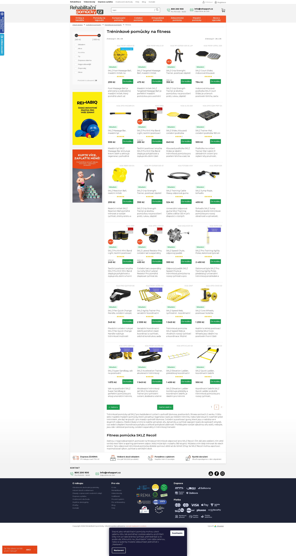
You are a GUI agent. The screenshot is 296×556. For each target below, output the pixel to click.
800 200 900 (82, 472)
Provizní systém (117, 499)
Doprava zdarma (84, 60)
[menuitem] (80, 19)
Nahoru (114, 407)
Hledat (157, 10)
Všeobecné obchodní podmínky (85, 487)
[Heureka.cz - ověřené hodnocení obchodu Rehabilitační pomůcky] (155, 487)
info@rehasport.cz (110, 472)
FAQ (137, 2)
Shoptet (220, 526)
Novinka (81, 52)
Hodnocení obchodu (124, 2)
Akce (80, 49)
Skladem (81, 45)
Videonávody (89, 2)
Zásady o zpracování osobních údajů (87, 493)
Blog (144, 2)
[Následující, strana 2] (216, 407)
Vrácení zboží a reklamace (83, 490)
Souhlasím (177, 533)
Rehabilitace (75, 2)
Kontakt (152, 2)
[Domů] (78, 25)
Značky (75, 505)
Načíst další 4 (165, 407)
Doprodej (82, 68)
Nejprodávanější (84, 64)
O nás (113, 487)
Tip (79, 56)
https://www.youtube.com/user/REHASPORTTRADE (211, 473)
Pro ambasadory (118, 502)
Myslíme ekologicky (80, 502)
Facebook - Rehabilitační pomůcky (216, 473)
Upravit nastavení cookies (136, 526)
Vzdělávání (115, 496)
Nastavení (119, 550)
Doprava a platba (105, 2)
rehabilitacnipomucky (222, 473)
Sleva (80, 72)
